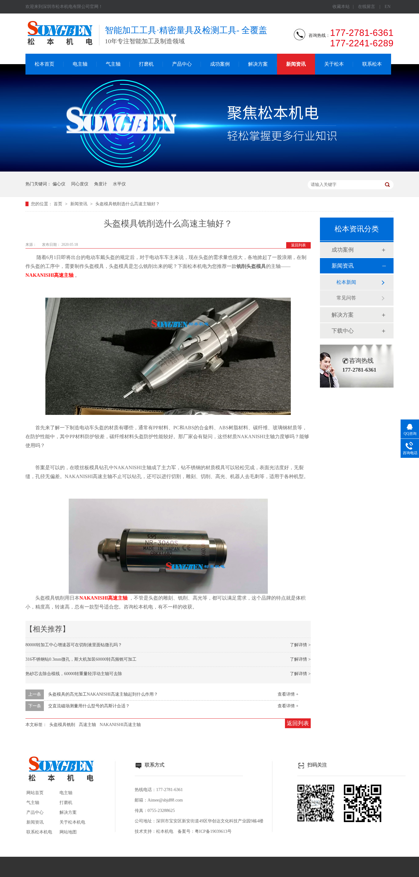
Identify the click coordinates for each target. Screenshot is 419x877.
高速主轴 (87, 724)
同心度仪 (79, 184)
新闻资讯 (296, 64)
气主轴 (113, 64)
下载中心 (343, 331)
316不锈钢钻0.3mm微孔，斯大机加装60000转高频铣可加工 (80, 659)
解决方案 (258, 64)
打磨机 (146, 64)
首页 (58, 204)
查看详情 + (288, 694)
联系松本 (372, 64)
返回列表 (298, 245)
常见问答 (346, 297)
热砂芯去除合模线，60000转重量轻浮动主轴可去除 (73, 673)
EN (387, 6)
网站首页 (35, 792)
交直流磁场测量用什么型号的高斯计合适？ (89, 706)
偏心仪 (58, 184)
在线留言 (366, 6)
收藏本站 (341, 6)
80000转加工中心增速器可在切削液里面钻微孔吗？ (73, 645)
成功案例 (220, 64)
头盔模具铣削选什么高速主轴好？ (127, 204)
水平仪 (119, 184)
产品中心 (182, 64)
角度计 (100, 184)
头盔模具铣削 (62, 724)
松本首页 (44, 64)
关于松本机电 (72, 822)
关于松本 (334, 64)
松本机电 (164, 831)
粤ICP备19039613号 (213, 831)
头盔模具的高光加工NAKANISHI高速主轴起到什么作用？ (103, 694)
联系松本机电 (39, 832)
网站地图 (68, 832)
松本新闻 (346, 282)
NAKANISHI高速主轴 (120, 724)
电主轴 (80, 64)
